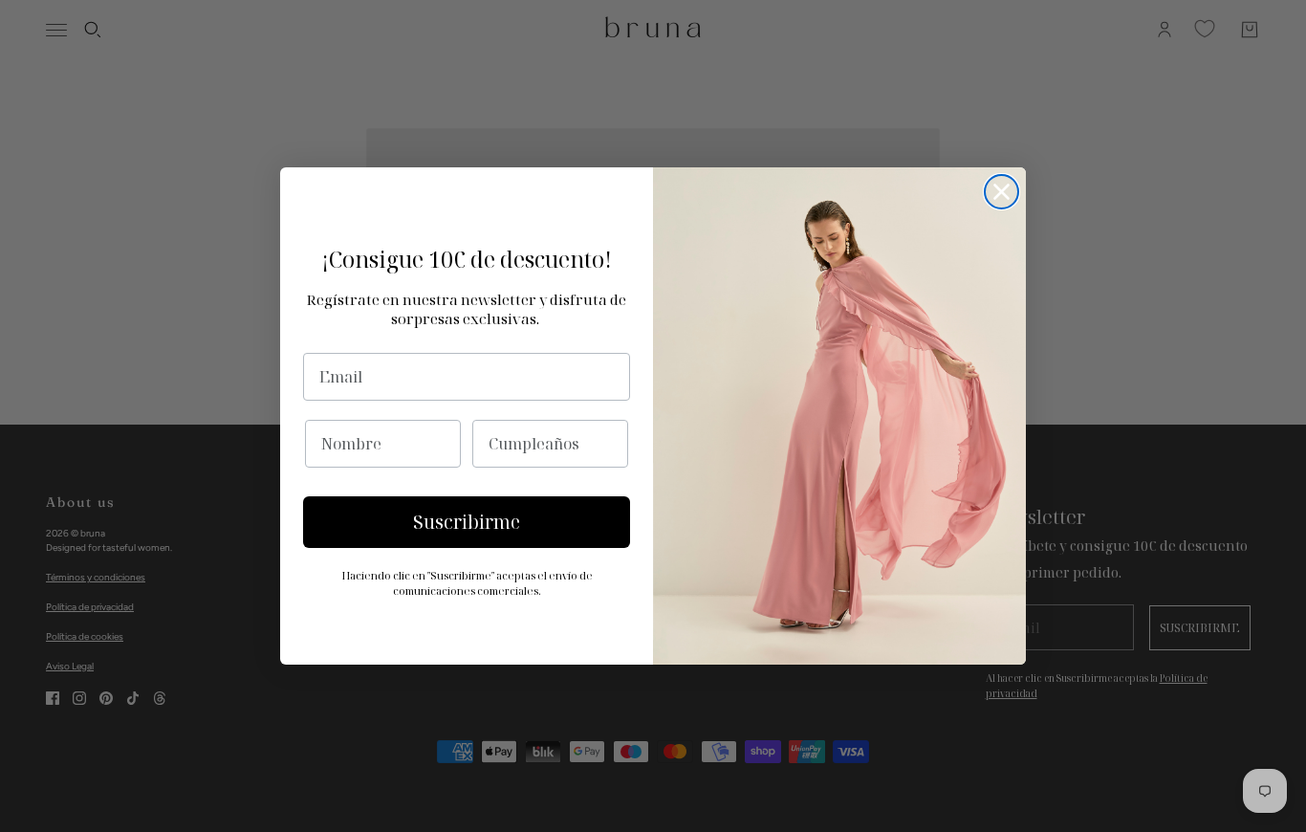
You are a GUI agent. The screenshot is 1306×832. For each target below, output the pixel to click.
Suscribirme (466, 522)
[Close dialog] (1001, 191)
